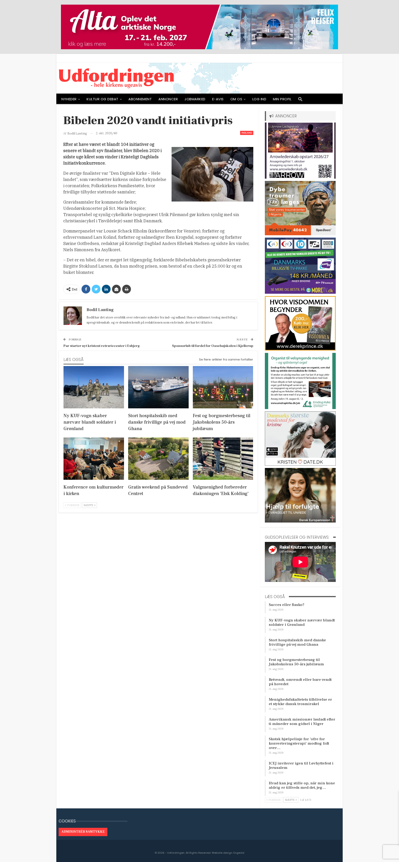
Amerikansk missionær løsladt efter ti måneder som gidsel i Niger (302, 721)
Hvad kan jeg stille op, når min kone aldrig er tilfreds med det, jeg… (302, 785)
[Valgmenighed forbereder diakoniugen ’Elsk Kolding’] (223, 458)
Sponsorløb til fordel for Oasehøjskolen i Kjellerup (212, 346)
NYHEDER (69, 99)
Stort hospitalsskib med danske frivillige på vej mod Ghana (297, 642)
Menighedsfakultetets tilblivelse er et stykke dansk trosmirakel (300, 701)
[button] (300, 100)
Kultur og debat (102, 99)
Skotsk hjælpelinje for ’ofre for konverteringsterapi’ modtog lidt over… (299, 743)
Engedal (238, 853)
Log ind (259, 99)
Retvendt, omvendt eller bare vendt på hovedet (300, 682)
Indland (247, 132)
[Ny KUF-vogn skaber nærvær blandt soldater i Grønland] (93, 387)
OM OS (236, 99)
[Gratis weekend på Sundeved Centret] (158, 458)
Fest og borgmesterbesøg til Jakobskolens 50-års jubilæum (296, 662)
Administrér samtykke (83, 832)
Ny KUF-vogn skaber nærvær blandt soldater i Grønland (302, 622)
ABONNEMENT (140, 99)
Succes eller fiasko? (286, 604)
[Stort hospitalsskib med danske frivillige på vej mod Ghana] (158, 387)
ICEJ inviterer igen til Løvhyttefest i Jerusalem (301, 765)
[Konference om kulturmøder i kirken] (93, 458)
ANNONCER (168, 99)
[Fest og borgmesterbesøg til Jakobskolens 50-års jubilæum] (223, 387)
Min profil (282, 99)
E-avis (218, 99)
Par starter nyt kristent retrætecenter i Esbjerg (101, 346)
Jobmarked (195, 99)
